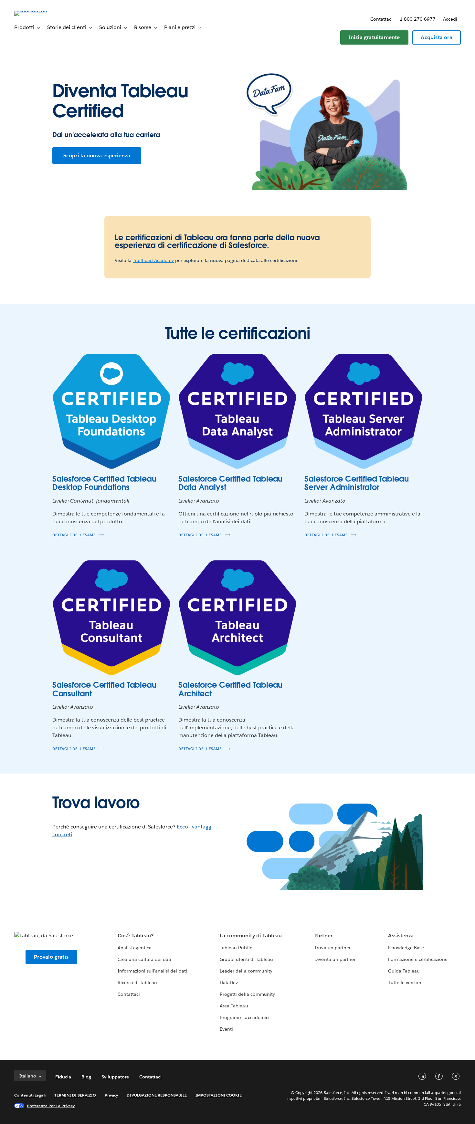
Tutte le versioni (405, 982)
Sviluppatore (115, 1077)
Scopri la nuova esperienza (96, 155)
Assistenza (400, 935)
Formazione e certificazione (418, 959)
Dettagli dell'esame (74, 535)
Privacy (111, 1095)
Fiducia (63, 1077)
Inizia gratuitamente (374, 37)
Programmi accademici (244, 1017)
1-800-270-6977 (418, 19)
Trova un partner (332, 948)
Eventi (226, 1029)
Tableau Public (236, 948)
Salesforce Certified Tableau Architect (230, 689)
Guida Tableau (403, 971)
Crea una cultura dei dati (144, 959)
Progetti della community (247, 994)
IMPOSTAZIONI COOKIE (218, 1095)
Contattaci (381, 19)
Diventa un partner (334, 959)
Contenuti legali (29, 1095)
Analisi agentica (135, 948)
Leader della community (246, 971)
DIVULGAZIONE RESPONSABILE (157, 1095)
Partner (323, 935)
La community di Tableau (250, 935)
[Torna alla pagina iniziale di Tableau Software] (38, 10)
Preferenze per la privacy (51, 1105)
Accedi (450, 19)
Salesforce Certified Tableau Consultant (104, 689)
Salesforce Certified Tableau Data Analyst (230, 483)
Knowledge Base (406, 948)
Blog (86, 1077)
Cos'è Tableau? (135, 935)
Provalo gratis (51, 956)
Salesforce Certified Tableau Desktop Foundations (104, 483)
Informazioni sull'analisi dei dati (152, 971)
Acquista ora (436, 37)
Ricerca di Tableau (137, 982)
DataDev (229, 982)
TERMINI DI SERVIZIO (75, 1095)
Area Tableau (234, 1006)
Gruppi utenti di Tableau (246, 959)
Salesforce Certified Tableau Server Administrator (356, 483)
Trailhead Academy (153, 260)
